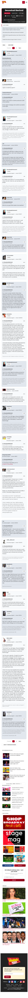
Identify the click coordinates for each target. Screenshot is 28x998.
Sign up (14, 880)
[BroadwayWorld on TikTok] (18, 982)
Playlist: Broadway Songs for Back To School (12, 39)
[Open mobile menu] (26, 2)
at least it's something (7, 464)
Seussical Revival (6, 58)
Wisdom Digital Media (17, 988)
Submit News (9, 986)
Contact (16, 984)
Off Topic (21, 13)
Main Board (7, 13)
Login (20, 2)
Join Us (20, 984)
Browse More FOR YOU (13, 783)
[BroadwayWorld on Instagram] (12, 982)
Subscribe (10, 45)
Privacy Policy (17, 989)
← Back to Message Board (9, 20)
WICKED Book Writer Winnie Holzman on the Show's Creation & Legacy (17, 806)
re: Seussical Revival (7, 84)
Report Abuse (20, 15)
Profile (8, 53)
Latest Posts (14, 13)
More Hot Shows (8, 865)
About (12, 984)
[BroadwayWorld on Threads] (21, 982)
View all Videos (5, 810)
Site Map (19, 986)
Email (4, 45)
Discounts (20, 865)
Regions (15, 986)
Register (16, 2)
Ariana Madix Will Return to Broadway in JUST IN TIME (14, 900)
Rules (15, 17)
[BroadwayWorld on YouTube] (24, 982)
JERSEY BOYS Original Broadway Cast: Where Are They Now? (14, 944)
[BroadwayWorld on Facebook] (9, 982)
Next (20, 48)
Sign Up (7, 977)
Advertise (8, 984)
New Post (8, 15)
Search (13, 15)
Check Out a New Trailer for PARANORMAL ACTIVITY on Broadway (18, 794)
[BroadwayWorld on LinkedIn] (15, 982)
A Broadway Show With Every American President (13, 32)
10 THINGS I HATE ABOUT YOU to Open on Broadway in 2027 (13, 915)
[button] (23, 2)
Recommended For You (7, 750)
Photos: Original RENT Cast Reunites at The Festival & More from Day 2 (13, 929)
